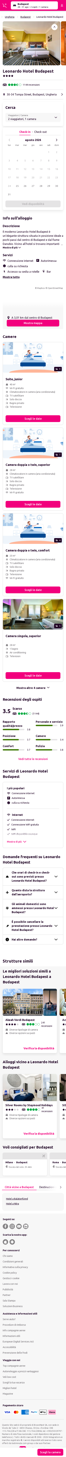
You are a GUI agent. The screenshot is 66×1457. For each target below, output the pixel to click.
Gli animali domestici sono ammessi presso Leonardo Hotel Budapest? (33, 908)
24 (9, 186)
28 (41, 186)
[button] (31, 43)
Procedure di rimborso (14, 1324)
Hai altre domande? (24, 939)
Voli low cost (9, 1377)
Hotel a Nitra (12, 1203)
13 (33, 169)
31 (9, 194)
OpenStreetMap (55, 288)
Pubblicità (8, 1289)
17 (9, 177)
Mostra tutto (11, 277)
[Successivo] (56, 140)
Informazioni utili (11, 1336)
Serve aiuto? (9, 1319)
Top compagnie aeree (14, 1365)
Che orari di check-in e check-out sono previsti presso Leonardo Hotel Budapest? (31, 876)
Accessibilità (9, 1347)
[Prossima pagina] (60, 1187)
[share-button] (54, 27)
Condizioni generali (13, 1261)
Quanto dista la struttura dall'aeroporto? (28, 892)
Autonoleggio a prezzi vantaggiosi (21, 1371)
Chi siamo (8, 1256)
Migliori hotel (10, 1388)
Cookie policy (10, 1272)
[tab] (19, 1187)
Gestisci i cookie (11, 1278)
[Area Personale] (62, 5)
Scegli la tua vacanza (14, 1382)
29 (48, 186)
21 (41, 177)
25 (17, 186)
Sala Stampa (9, 1300)
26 (25, 186)
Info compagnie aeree (14, 1330)
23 (56, 177)
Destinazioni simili (50, 1187)
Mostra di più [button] (14, 841)
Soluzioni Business (13, 1306)
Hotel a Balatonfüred (17, 1198)
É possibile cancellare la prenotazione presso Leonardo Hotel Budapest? (32, 925)
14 (41, 169)
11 (17, 169)
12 (25, 169)
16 (56, 169)
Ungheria (9, 17)
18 (17, 177)
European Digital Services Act (18, 1341)
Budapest (25, 17)
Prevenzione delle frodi (15, 1352)
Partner (6, 1295)
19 (25, 177)
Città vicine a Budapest (19, 1187)
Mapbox (41, 288)
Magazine (8, 1393)
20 (33, 177)
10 (9, 169)
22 (48, 177)
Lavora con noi (10, 1284)
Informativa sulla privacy (15, 1267)
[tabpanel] (33, 1202)
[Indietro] (9, 140)
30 (56, 186)
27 (33, 186)
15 (48, 169)
